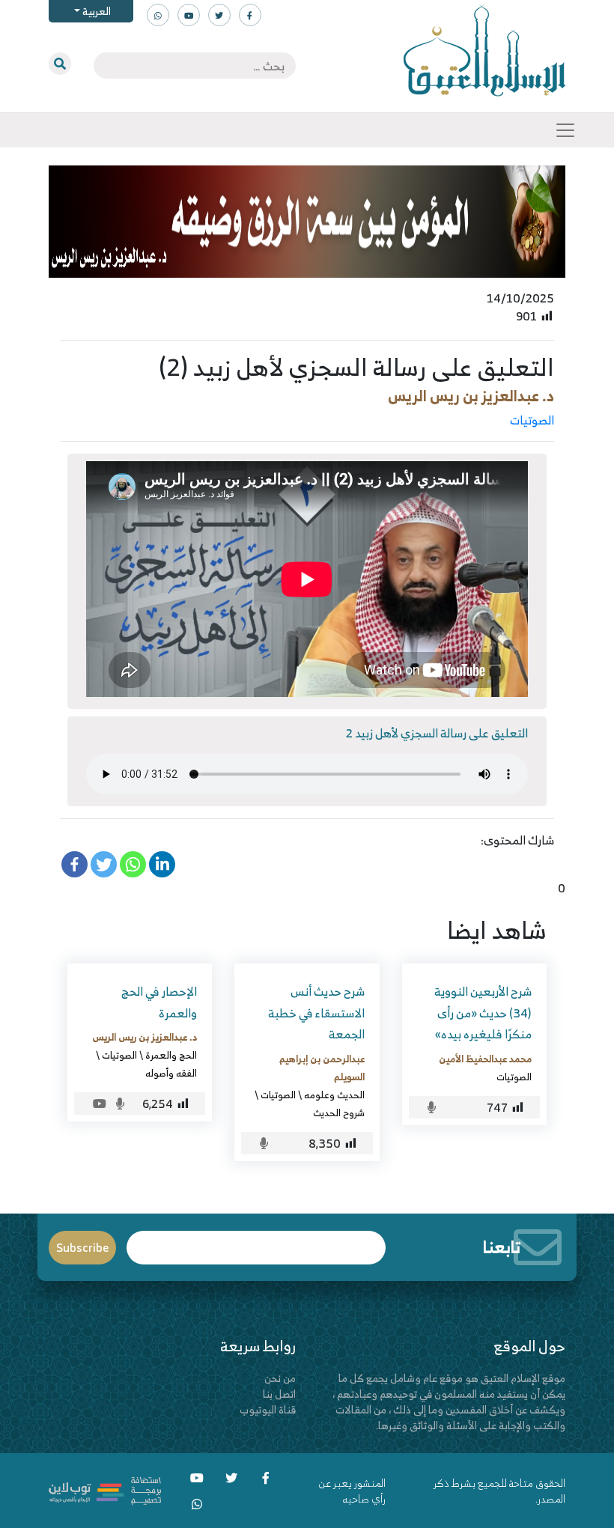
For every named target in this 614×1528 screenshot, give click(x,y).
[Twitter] (104, 864)
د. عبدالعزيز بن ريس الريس (471, 396)
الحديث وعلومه (334, 1094)
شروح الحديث (339, 1112)
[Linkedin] (162, 864)
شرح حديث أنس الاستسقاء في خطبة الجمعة (316, 1013)
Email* (256, 1240)
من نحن (280, 1378)
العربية (95, 10)
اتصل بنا (279, 1393)
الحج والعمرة (171, 1055)
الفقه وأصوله (171, 1073)
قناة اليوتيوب (268, 1409)
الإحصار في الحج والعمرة (159, 1002)
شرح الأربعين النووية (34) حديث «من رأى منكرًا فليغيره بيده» (483, 1013)
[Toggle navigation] (565, 130)
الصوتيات (532, 420)
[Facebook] (74, 864)
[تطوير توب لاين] (105, 1489)
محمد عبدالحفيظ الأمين (485, 1058)
